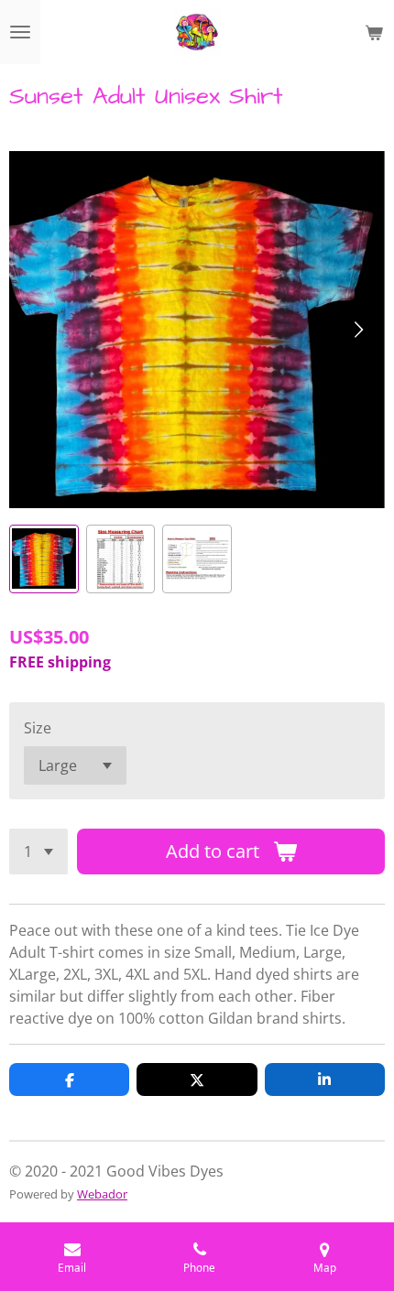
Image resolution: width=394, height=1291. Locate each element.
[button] (44, 559)
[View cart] (374, 32)
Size (37, 728)
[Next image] (357, 329)
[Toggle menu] (20, 32)
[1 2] (38, 851)
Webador (102, 1194)
